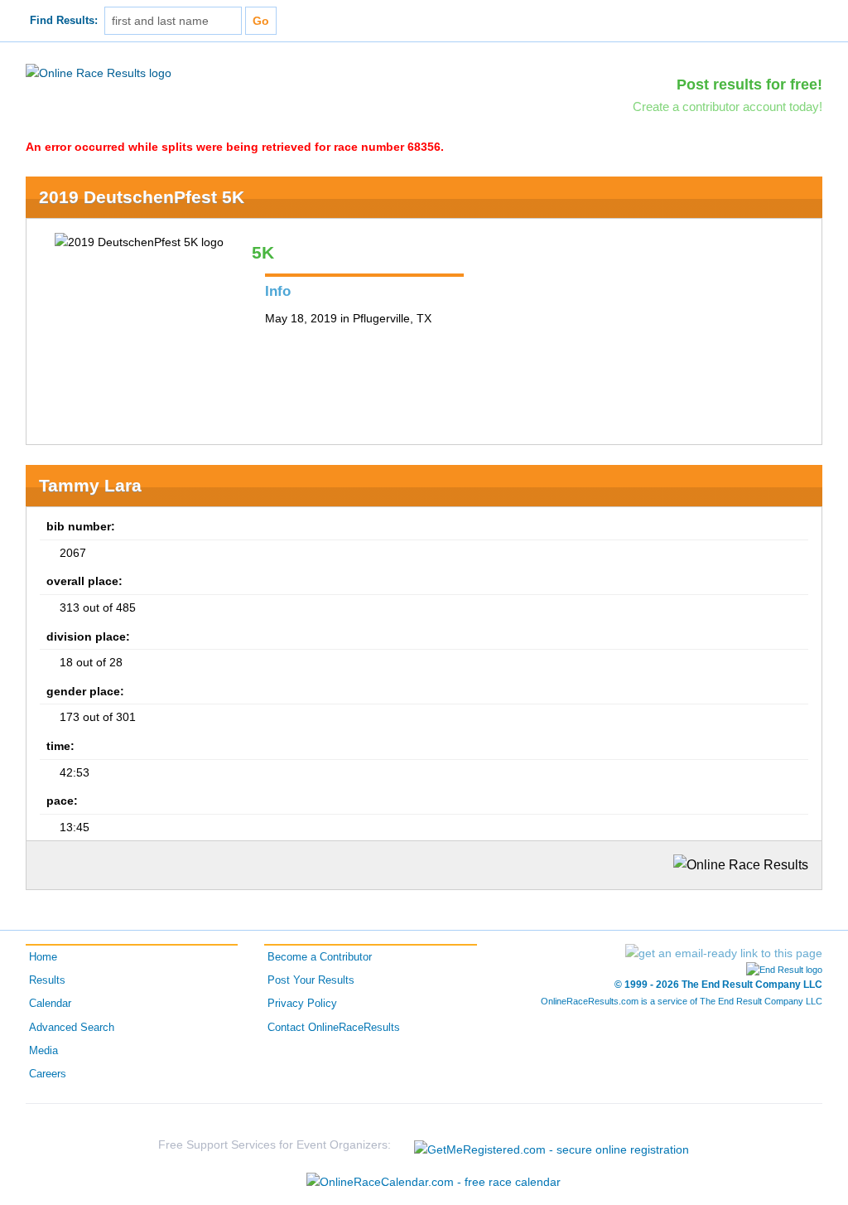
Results (47, 980)
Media (43, 1051)
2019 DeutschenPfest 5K (141, 196)
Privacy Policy (302, 1003)
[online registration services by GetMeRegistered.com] (551, 1144)
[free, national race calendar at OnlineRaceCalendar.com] (433, 1182)
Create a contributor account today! (727, 106)
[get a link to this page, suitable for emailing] (723, 953)
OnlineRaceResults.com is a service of (681, 1001)
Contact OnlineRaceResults (333, 1027)
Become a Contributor (319, 957)
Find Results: (64, 21)
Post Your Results (310, 980)
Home (43, 957)
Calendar (50, 1003)
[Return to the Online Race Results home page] (98, 72)
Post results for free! (749, 84)
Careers (47, 1074)
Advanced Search (71, 1027)
